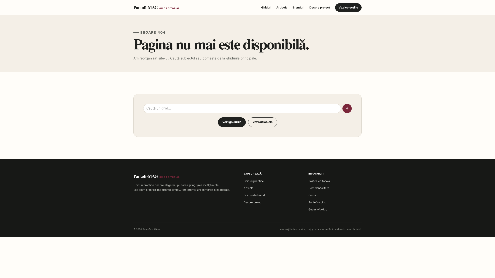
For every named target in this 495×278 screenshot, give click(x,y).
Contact (313, 195)
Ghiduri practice (254, 181)
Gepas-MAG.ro (317, 209)
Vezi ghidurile (231, 122)
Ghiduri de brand (254, 195)
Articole (282, 7)
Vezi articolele (263, 122)
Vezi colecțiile (348, 7)
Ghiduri (266, 7)
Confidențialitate (318, 188)
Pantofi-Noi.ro (317, 202)
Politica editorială (319, 181)
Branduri (298, 7)
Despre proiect (319, 7)
